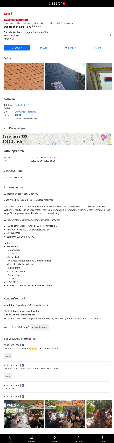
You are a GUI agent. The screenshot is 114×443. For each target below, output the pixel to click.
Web (45, 47)
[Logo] (58, 3)
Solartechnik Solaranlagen (61, 23)
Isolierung (43, 23)
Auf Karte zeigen (14, 128)
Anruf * (18, 47)
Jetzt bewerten (41, 327)
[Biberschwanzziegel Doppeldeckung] (24, 76)
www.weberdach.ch (25, 111)
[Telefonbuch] (49, 3)
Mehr (98, 47)
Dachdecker (32, 23)
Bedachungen (10, 23)
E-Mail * (72, 47)
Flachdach (21, 23)
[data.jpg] (65, 76)
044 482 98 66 (22, 105)
